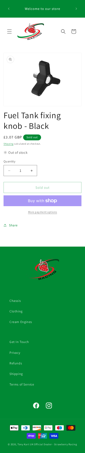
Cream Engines (20, 322)
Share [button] (13, 225)
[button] (9, 31)
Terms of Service (21, 384)
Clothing (16, 311)
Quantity (9, 161)
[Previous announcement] (9, 9)
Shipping (8, 143)
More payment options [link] (42, 212)
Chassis (15, 301)
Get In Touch (19, 342)
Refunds (15, 363)
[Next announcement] (76, 9)
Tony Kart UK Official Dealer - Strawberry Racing (47, 444)
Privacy (14, 353)
